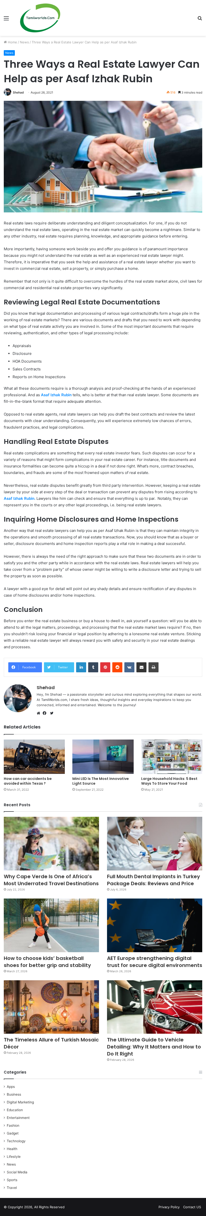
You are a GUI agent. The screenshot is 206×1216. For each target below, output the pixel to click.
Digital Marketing (20, 1102)
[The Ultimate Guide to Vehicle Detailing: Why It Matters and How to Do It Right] (154, 1007)
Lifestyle (14, 1157)
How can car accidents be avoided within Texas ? (28, 781)
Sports (12, 1180)
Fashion (13, 1125)
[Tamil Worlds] (40, 18)
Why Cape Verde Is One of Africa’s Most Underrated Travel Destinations (51, 880)
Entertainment (18, 1118)
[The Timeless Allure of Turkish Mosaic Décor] (51, 1007)
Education (15, 1110)
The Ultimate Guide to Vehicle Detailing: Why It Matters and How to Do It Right (154, 1046)
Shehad (18, 92)
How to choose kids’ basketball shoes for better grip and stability (47, 962)
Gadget (13, 1133)
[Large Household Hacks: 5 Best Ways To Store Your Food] (171, 757)
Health (12, 1149)
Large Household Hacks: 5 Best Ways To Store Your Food (169, 781)
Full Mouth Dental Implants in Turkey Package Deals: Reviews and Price (153, 880)
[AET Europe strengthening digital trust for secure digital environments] (154, 925)
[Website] (40, 713)
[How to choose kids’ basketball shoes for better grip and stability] (51, 925)
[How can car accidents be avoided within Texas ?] (34, 757)
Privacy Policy (169, 1207)
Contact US (192, 1207)
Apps (11, 1087)
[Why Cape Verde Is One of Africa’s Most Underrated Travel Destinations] (51, 843)
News (24, 42)
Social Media (17, 1172)
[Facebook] (46, 713)
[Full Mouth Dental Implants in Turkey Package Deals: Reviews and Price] (154, 843)
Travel (12, 1188)
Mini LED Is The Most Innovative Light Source (100, 781)
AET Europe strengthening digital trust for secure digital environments (154, 962)
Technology (16, 1141)
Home (12, 42)
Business (14, 1094)
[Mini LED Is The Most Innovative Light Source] (102, 757)
